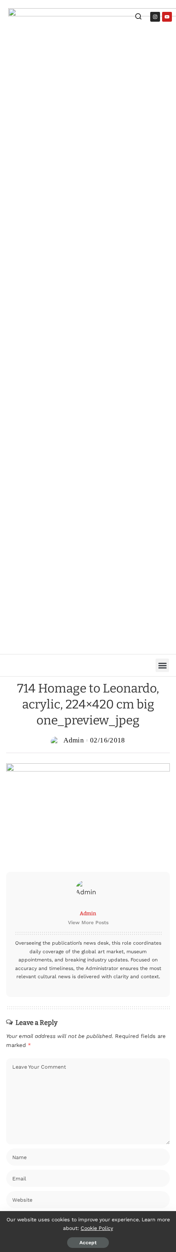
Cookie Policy (97, 1228)
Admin (73, 740)
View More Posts (88, 922)
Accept (88, 1242)
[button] (162, 665)
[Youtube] (167, 17)
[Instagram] (155, 17)
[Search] (138, 17)
